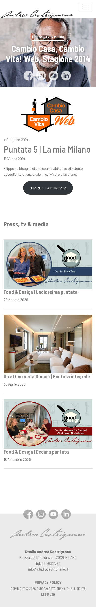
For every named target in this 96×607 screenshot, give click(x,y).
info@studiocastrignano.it (48, 569)
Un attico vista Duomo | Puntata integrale (47, 376)
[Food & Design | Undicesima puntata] (48, 263)
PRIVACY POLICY (48, 582)
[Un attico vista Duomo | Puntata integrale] (48, 343)
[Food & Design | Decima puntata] (48, 423)
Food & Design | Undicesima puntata (41, 292)
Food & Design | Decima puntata (36, 452)
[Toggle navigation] (85, 7)
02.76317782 (51, 563)
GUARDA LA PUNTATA (48, 187)
